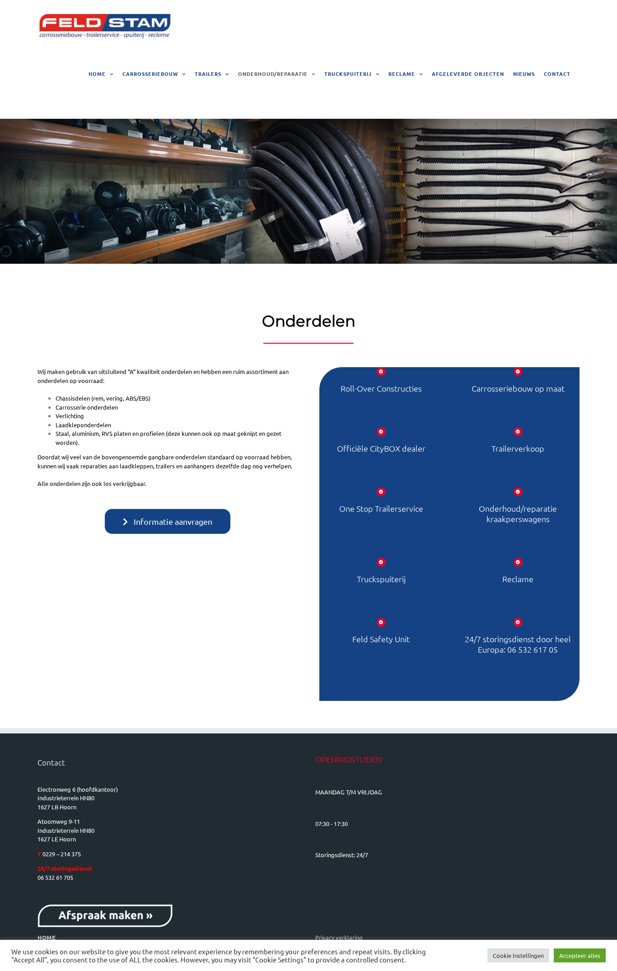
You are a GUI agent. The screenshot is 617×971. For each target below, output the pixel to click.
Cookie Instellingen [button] (518, 955)
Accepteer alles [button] (579, 955)
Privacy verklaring (339, 937)
